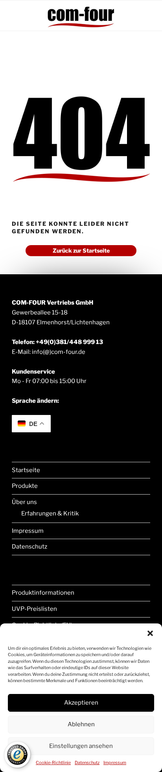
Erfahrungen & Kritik (50, 513)
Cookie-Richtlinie (53, 762)
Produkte (25, 485)
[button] (150, 633)
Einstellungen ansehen (81, 746)
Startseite (26, 470)
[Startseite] (81, 27)
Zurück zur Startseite (81, 250)
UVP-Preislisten (34, 608)
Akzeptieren (81, 702)
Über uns (24, 502)
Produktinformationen (43, 592)
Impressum (114, 762)
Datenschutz (87, 762)
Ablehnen (81, 724)
